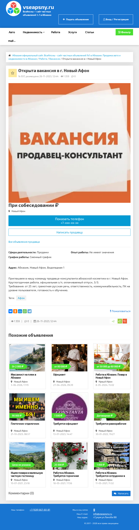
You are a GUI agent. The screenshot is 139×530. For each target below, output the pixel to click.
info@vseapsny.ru (102, 513)
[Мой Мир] (20, 311)
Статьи (89, 32)
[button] (127, 86)
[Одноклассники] (15, 311)
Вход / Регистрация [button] (117, 19)
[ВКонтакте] (10, 311)
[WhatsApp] (25, 311)
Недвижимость (33, 32)
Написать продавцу (69, 232)
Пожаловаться (121, 311)
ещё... (12, 40)
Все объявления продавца (24, 241)
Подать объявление (77, 19)
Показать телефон (69, 220)
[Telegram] (29, 311)
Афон (21, 298)
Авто (12, 32)
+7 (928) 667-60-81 (40, 509)
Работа (55, 32)
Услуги (72, 32)
